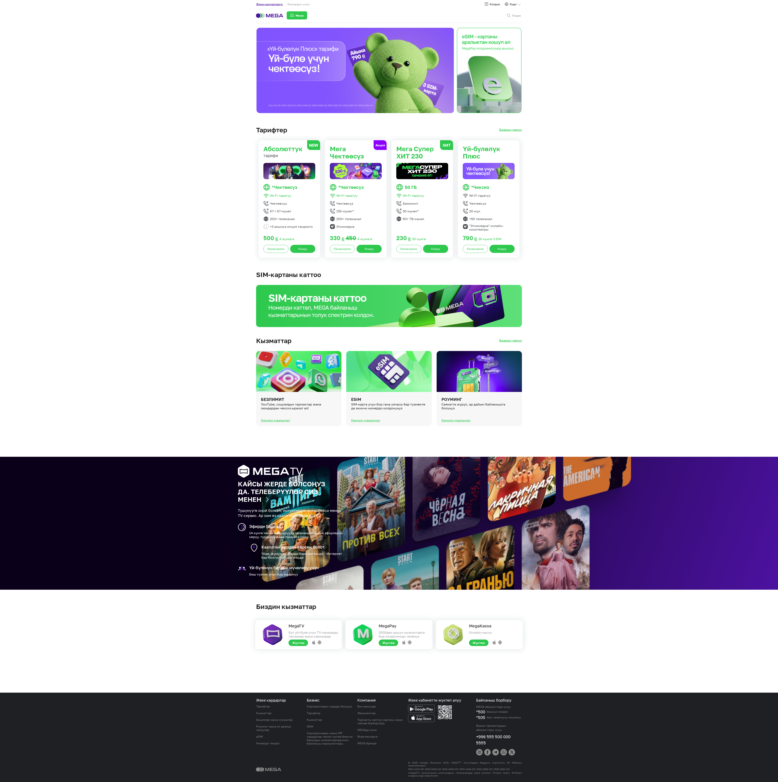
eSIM (356, 399)
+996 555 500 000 (493, 736)
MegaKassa (480, 625)
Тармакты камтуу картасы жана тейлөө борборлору (380, 721)
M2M (310, 726)
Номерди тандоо (267, 743)
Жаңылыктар (366, 713)
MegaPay (387, 625)
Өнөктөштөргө (367, 736)
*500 (480, 711)
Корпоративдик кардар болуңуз (329, 706)
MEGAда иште (367, 730)
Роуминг (451, 399)
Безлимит (272, 399)
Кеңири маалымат (275, 420)
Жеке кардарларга (269, 4)
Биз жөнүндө (366, 706)
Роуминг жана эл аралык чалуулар (273, 728)
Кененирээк (275, 248)
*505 (480, 717)
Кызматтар (263, 713)
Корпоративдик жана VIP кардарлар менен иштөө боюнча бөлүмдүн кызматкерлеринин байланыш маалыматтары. (330, 738)
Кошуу (302, 248)
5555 (481, 742)
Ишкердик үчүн (298, 4)
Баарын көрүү (510, 130)
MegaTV (296, 625)
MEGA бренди (367, 743)
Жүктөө (298, 643)
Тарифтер (263, 706)
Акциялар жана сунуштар (274, 719)
